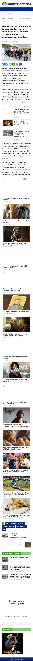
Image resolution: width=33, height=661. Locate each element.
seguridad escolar (8, 526)
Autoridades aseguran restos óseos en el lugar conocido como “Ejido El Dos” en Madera (20, 567)
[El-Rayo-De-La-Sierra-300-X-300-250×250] (12, 653)
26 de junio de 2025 (15, 561)
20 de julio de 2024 (15, 571)
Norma (16, 41)
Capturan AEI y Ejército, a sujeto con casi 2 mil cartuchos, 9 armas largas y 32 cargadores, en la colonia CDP (20, 576)
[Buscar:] (16, 13)
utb (4, 529)
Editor (23, 561)
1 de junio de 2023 (7, 41)
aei (7, 523)
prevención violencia (17, 523)
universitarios (21, 526)
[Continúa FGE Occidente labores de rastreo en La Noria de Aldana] (5, 559)
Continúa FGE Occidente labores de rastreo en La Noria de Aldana (20, 558)
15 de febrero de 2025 (15, 579)
